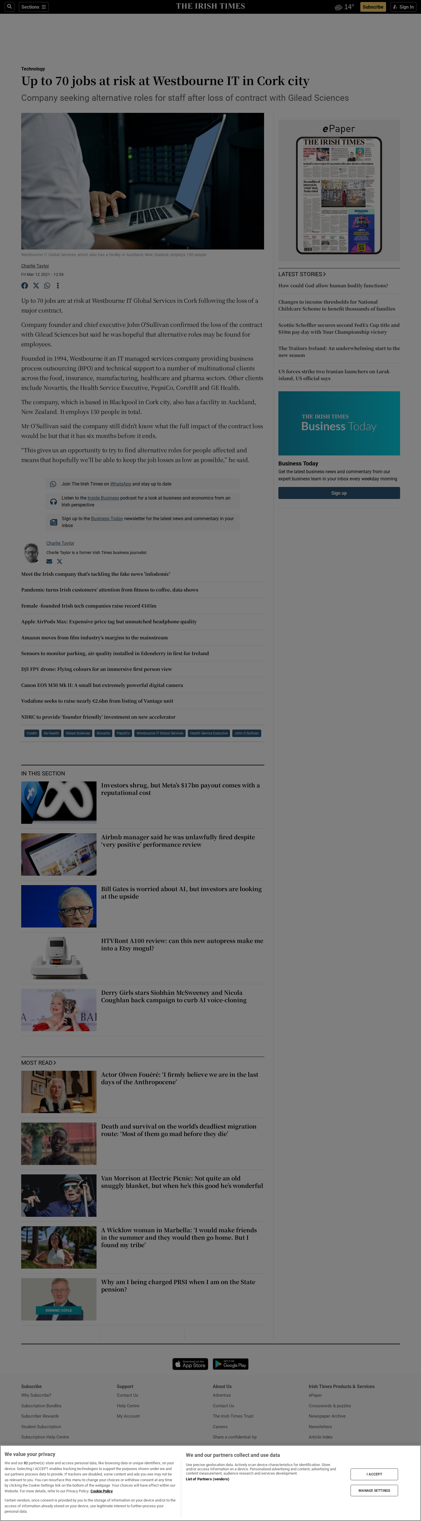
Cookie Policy (102, 1491)
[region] (210, 1483)
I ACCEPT (374, 1474)
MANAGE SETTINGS (374, 1490)
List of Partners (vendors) (207, 1479)
